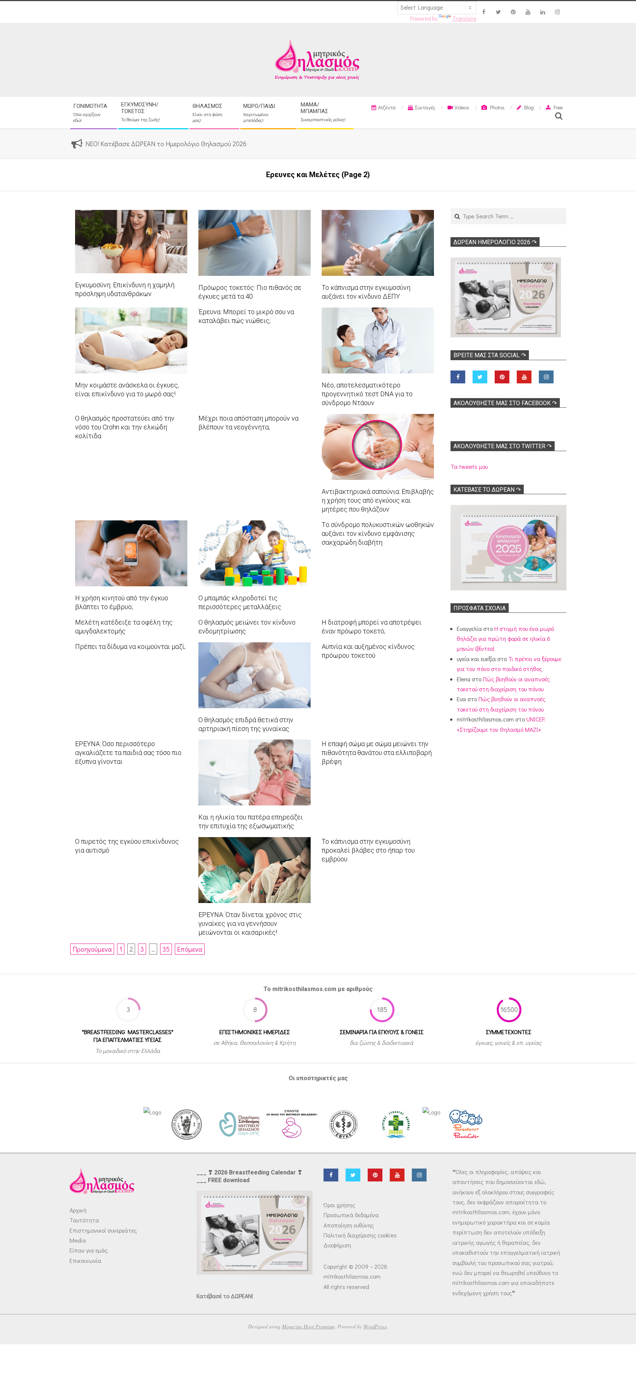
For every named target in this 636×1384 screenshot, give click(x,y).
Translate (464, 18)
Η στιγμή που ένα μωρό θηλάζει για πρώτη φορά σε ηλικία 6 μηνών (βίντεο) (505, 639)
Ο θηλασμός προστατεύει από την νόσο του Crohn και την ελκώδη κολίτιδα (124, 427)
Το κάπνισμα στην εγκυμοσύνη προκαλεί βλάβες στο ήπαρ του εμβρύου (368, 850)
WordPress (375, 1326)
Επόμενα (189, 949)
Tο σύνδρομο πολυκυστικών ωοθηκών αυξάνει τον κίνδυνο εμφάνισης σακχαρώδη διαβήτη (378, 533)
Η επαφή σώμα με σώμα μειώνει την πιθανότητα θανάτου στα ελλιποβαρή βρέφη (377, 752)
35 (166, 949)
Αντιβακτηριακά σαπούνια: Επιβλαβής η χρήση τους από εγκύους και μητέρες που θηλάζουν (378, 500)
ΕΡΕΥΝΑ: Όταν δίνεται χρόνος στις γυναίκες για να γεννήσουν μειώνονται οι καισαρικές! (250, 923)
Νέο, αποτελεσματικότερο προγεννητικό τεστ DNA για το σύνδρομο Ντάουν (367, 394)
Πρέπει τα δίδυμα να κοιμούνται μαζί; (130, 646)
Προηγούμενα (92, 949)
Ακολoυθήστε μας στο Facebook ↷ (505, 403)
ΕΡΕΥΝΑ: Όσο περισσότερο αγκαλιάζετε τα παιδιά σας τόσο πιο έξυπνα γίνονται (128, 752)
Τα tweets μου (469, 466)
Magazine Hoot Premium (308, 1326)
